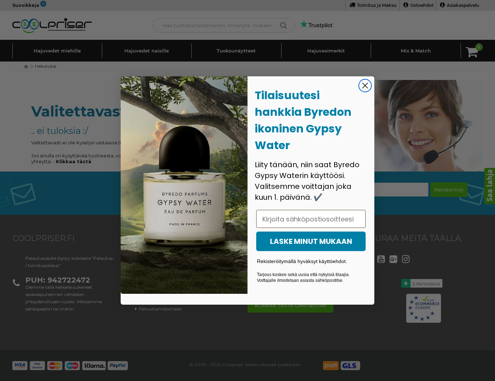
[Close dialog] (365, 85)
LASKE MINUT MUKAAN (311, 241)
